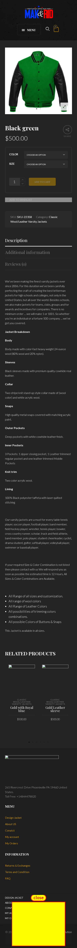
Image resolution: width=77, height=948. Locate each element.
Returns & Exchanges (17, 865)
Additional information (27, 252)
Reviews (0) (15, 264)
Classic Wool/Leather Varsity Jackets (22, 701)
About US (10, 824)
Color (13, 154)
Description (16, 240)
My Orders (11, 843)
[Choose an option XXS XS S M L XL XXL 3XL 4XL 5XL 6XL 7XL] (46, 164)
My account (12, 836)
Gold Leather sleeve (55, 709)
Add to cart (42, 181)
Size (12, 163)
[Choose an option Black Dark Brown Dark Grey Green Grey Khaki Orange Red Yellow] (46, 155)
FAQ (7, 878)
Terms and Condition (17, 872)
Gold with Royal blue (21, 709)
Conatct (10, 830)
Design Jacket (13, 817)
